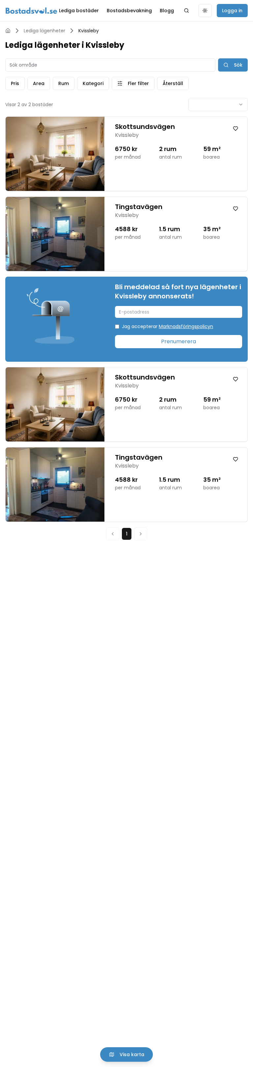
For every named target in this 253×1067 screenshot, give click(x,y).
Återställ (173, 83)
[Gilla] (235, 128)
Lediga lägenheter (44, 30)
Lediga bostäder (79, 10)
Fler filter (138, 83)
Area (38, 83)
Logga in (232, 10)
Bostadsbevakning (129, 10)
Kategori (93, 83)
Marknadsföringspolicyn (186, 326)
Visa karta (132, 1054)
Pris (15, 83)
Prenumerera (178, 341)
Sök (238, 65)
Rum (63, 83)
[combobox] (218, 104)
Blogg (167, 10)
